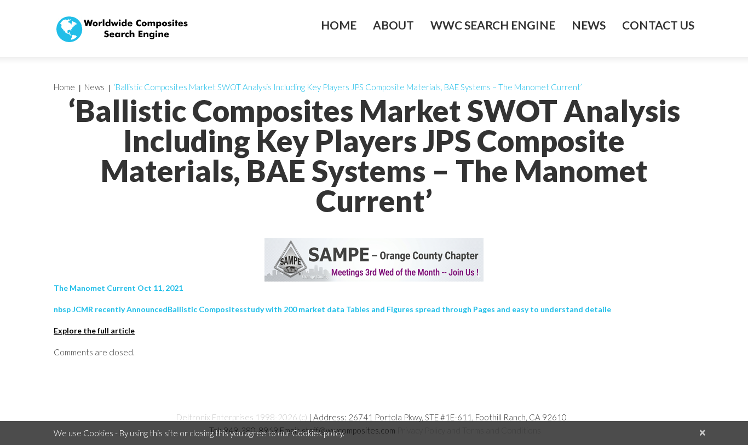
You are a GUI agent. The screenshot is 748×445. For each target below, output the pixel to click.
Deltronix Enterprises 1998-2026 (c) (241, 417)
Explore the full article (94, 330)
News (589, 25)
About (393, 25)
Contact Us (658, 25)
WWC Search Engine (492, 25)
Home (338, 25)
